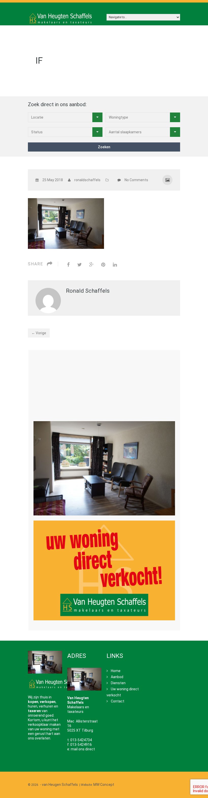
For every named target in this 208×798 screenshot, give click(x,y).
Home (115, 671)
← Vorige (38, 333)
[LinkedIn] (115, 265)
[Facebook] (68, 265)
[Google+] (91, 265)
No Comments (136, 180)
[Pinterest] (103, 265)
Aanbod (117, 677)
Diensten (118, 683)
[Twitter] (79, 265)
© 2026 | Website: (71, 785)
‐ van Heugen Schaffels (59, 785)
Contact (117, 701)
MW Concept (103, 785)
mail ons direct (83, 749)
